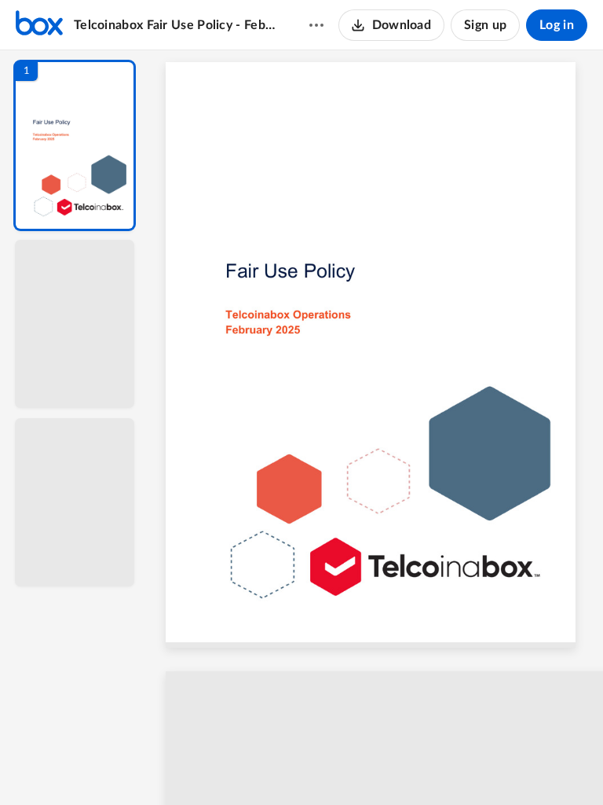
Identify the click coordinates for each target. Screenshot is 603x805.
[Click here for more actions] (316, 25)
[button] (74, 145)
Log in (556, 25)
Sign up (485, 25)
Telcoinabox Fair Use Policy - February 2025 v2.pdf (176, 25)
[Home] (39, 25)
